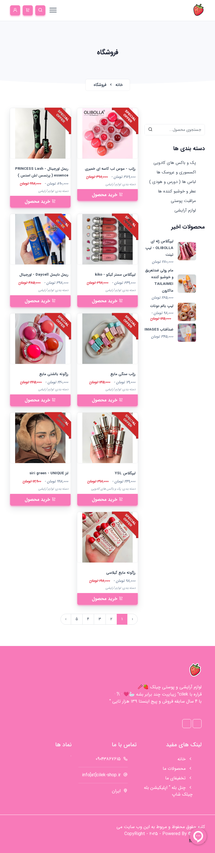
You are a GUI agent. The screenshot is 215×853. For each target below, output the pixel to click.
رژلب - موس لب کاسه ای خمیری (110, 169)
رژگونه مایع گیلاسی (120, 573)
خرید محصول (105, 194)
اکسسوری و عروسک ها (176, 172)
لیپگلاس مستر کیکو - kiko (115, 275)
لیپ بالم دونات (161, 306)
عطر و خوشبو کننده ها (177, 191)
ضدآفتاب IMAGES (158, 330)
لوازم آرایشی (185, 210)
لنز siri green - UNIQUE (48, 473)
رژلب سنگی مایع (122, 374)
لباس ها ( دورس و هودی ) (172, 181)
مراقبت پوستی (183, 200)
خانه (118, 85)
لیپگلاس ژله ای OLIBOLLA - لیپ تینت (159, 248)
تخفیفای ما (176, 778)
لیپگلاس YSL (125, 473)
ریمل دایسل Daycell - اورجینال (43, 275)
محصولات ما (175, 768)
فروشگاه (100, 85)
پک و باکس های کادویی (174, 162)
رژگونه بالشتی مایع (53, 374)
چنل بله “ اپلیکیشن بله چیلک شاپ (168, 791)
